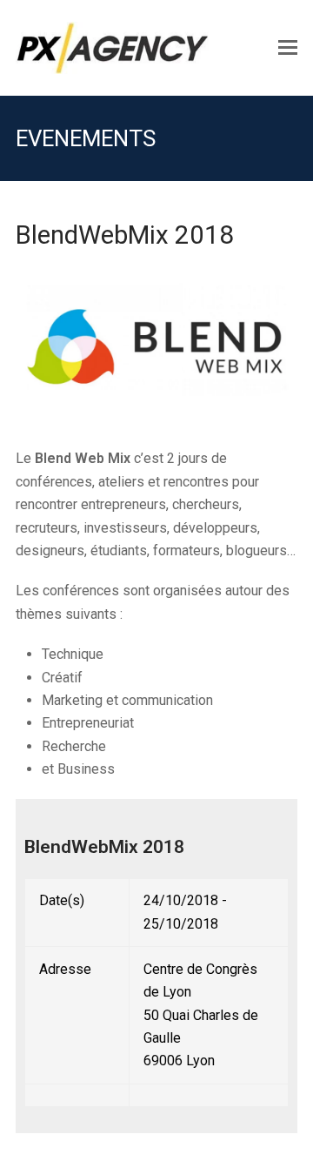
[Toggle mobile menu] (287, 48)
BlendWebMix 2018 (104, 846)
